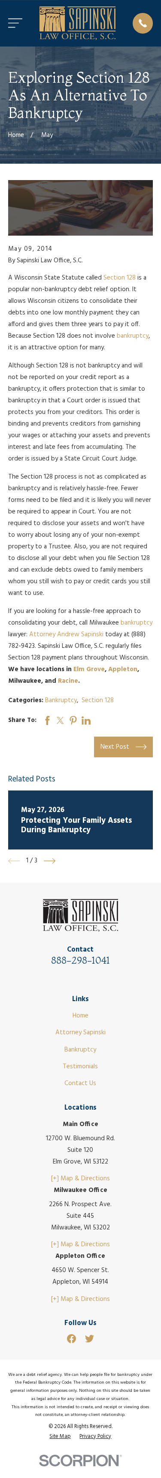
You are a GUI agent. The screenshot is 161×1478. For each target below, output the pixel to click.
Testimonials (80, 1066)
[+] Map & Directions (80, 1178)
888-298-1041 (80, 960)
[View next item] (49, 861)
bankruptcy (133, 336)
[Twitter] (89, 1338)
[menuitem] (59, 1437)
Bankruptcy (61, 700)
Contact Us (80, 1083)
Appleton (122, 669)
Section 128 (119, 278)
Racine (68, 681)
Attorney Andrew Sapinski (66, 634)
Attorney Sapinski (80, 1032)
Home (80, 1016)
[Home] (77, 23)
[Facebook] (71, 1338)
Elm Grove (89, 669)
